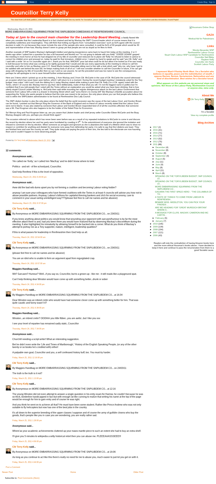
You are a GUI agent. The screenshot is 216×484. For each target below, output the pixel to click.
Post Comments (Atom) (29, 478)
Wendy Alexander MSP (203, 50)
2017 (155, 127)
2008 (155, 229)
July (157, 162)
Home (73, 472)
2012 (155, 141)
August (159, 159)
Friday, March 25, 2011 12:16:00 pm (27, 358)
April (157, 170)
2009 (155, 227)
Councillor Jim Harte (204, 62)
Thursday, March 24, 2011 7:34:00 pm (28, 329)
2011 (155, 144)
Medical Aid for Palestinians (201, 38)
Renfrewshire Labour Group (201, 52)
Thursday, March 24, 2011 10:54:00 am (29, 237)
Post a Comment (13, 467)
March (158, 173)
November (160, 150)
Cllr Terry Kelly (20, 208)
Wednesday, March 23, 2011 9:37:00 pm (29, 203)
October (159, 153)
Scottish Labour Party (204, 64)
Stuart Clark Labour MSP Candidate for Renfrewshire (189, 55)
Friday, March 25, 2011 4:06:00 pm (27, 441)
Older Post (138, 472)
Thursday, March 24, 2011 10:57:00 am (29, 263)
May (157, 167)
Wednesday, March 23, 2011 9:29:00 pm (29, 177)
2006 (155, 235)
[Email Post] (53, 140)
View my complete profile (202, 115)
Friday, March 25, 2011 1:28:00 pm (27, 420)
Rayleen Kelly (207, 59)
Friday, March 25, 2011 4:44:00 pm (27, 462)
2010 (155, 224)
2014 (155, 135)
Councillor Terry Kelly (40, 12)
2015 (155, 133)
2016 (155, 130)
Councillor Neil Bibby (204, 57)
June (158, 164)
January (159, 221)
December (160, 147)
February (160, 218)
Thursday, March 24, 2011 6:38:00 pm (28, 308)
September (160, 156)
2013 (155, 138)
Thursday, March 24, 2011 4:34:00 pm (28, 284)
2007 (155, 232)
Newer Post (7, 472)
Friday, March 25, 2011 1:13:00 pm (27, 378)
